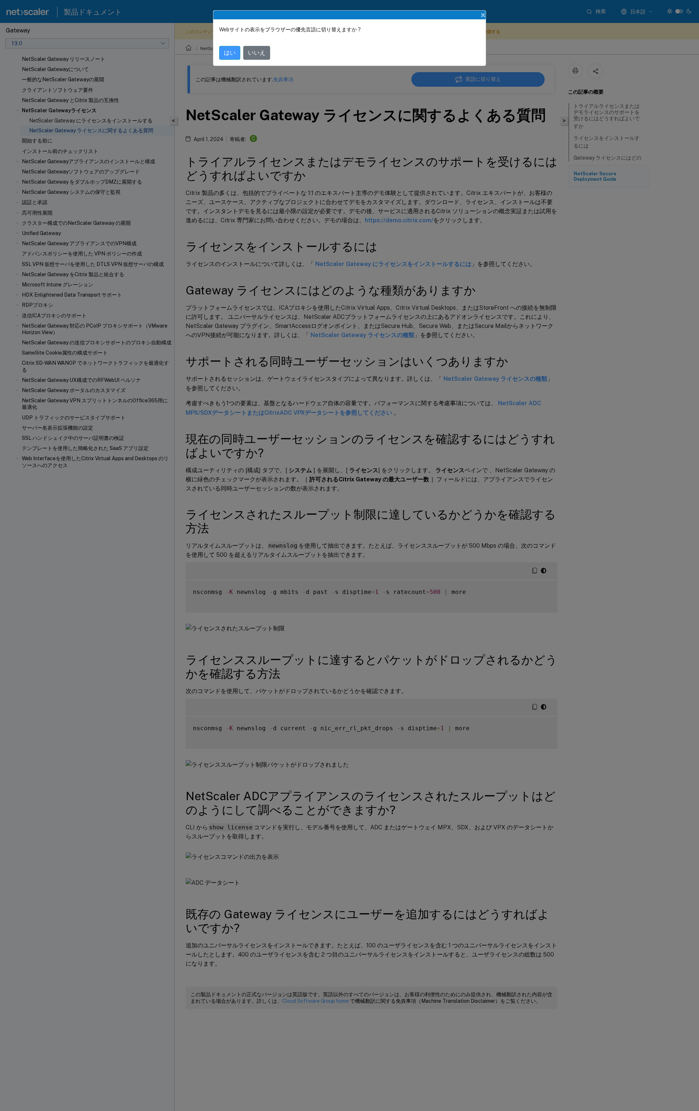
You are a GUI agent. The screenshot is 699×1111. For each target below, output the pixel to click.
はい (230, 52)
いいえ (256, 52)
